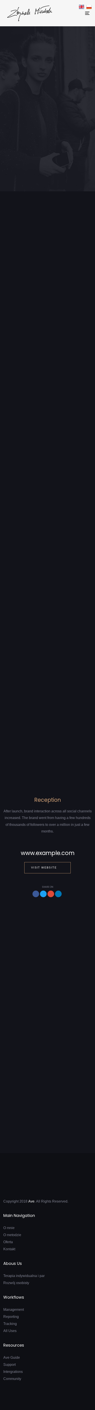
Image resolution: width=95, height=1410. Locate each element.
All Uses (10, 1331)
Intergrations (13, 1372)
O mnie (9, 1228)
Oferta (8, 1242)
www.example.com (47, 853)
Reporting (11, 1317)
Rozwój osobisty (16, 1283)
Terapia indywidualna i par (24, 1276)
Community (12, 1379)
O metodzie (12, 1235)
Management (13, 1309)
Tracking (10, 1324)
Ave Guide (11, 1357)
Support (9, 1364)
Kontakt (9, 1249)
